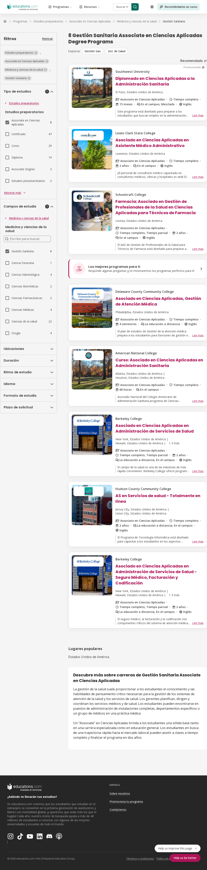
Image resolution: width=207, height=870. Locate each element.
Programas (61, 7)
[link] (174, 21)
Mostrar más (12, 193)
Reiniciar (47, 39)
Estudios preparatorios (24, 103)
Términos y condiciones (140, 858)
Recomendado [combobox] (191, 60)
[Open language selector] (152, 6)
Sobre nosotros (120, 793)
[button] (21, 52)
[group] (144, 51)
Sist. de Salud (116, 51)
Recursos (90, 7)
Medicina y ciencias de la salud (29, 218)
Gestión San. (92, 51)
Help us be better (185, 858)
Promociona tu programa (126, 801)
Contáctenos (118, 810)
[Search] (135, 6)
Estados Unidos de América (88, 657)
